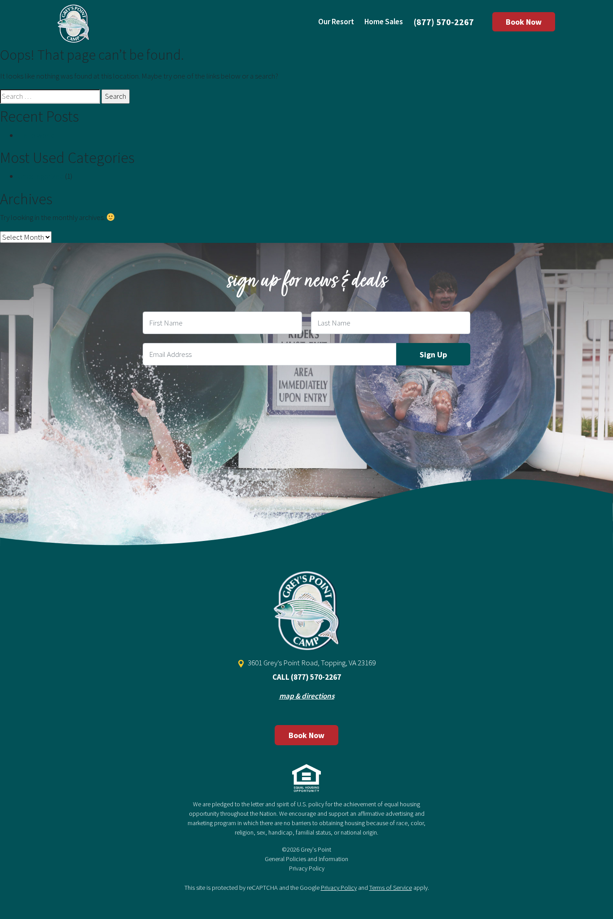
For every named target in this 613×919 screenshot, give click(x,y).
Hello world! (37, 135)
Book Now (524, 22)
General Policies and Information (306, 859)
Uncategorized (41, 176)
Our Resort (336, 21)
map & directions (306, 696)
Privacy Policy (306, 868)
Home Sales (383, 21)
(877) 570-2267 (444, 21)
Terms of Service (390, 888)
